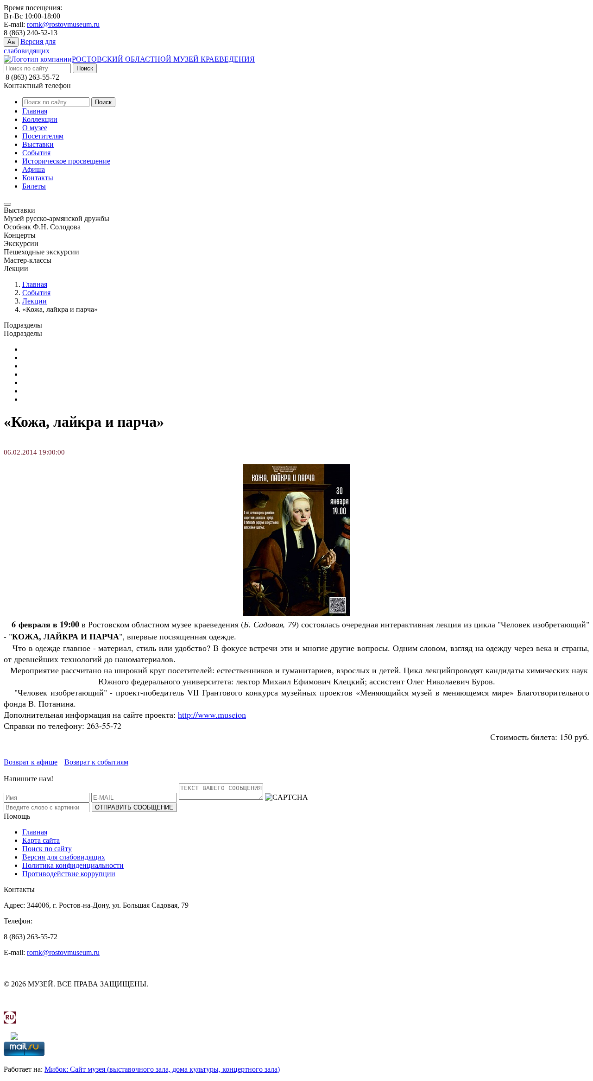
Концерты (38, 366)
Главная (34, 111)
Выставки (38, 144)
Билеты (34, 186)
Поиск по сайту (47, 849)
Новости (36, 382)
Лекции (34, 301)
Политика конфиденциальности (73, 865)
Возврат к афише (30, 762)
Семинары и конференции (64, 391)
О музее (34, 128)
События (36, 153)
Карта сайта (41, 840)
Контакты (37, 178)
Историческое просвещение (66, 161)
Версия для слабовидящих (63, 857)
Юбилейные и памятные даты (69, 349)
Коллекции (39, 119)
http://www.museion (212, 714)
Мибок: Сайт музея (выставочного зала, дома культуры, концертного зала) (162, 1069)
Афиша (33, 169)
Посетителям (42, 136)
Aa (11, 41)
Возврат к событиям (96, 762)
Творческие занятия (53, 399)
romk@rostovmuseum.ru (63, 24)
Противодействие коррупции (68, 874)
